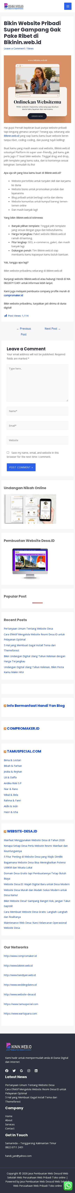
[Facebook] (6, 1070)
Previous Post (23, 329)
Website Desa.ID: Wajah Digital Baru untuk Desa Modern (37, 884)
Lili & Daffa (10, 777)
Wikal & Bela (11, 794)
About (8, 1120)
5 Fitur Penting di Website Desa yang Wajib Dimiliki (33, 856)
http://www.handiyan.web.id (20, 975)
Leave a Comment (14, 48)
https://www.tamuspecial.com (21, 1004)
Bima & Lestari (12, 760)
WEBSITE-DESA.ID (22, 831)
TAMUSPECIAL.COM (24, 751)
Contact (9, 1128)
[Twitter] (14, 1070)
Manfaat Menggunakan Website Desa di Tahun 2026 (34, 840)
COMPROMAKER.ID (23, 728)
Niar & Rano (11, 789)
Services (10, 1124)
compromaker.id (13, 295)
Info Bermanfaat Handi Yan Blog (36, 705)
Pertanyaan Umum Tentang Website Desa (28, 628)
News (30, 48)
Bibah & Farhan (13, 765)
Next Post (53, 328)
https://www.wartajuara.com (20, 1013)
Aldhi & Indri (11, 806)
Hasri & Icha (11, 812)
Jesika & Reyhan (13, 771)
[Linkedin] (36, 1070)
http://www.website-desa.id (20, 994)
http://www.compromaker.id (20, 956)
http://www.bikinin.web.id (18, 965)
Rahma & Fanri (12, 800)
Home (8, 1116)
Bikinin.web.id (11, 135)
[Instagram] (28, 1070)
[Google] (21, 1070)
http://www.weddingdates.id (20, 984)
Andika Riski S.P (12, 783)
